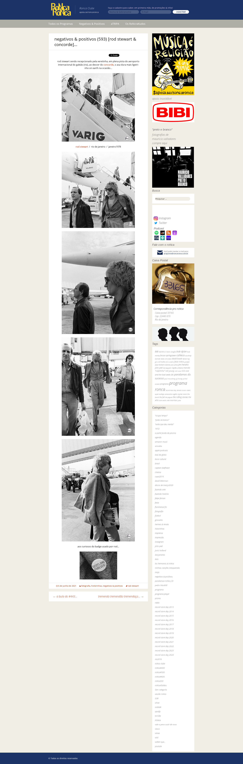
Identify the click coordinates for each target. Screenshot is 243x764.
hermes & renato (162, 524)
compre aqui (159, 143)
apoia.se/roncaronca (89, 12)
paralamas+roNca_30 (164, 581)
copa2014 (159, 476)
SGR (156, 698)
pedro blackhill (161, 585)
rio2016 (158, 659)
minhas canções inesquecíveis (167, 568)
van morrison (172, 400)
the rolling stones (180, 397)
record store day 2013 (164, 607)
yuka (179, 400)
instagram (159, 541)
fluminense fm (161, 507)
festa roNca (179, 361)
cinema (158, 472)
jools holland (160, 550)
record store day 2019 (164, 633)
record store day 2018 (164, 628)
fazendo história (162, 494)
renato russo (181, 390)
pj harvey (179, 379)
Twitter (162, 223)
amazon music (161, 441)
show (157, 702)
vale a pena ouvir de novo (166, 724)
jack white (174, 365)
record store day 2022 (164, 646)
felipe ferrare (160, 498)
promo (158, 598)
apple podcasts (161, 450)
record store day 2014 (164, 611)
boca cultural (160, 459)
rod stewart (82, 146)
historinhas (96, 586)
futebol (158, 515)
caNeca (180, 355)
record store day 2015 (164, 615)
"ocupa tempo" (161, 415)
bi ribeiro (167, 352)
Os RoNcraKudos (135, 23)
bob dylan (181, 351)
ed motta (161, 362)
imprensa (159, 533)
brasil (157, 463)
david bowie (177, 358)
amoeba (158, 446)
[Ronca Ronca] (61, 10)
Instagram (164, 218)
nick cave (178, 371)
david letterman (161, 481)
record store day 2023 (164, 650)
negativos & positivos (113, 586)
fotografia (85, 586)
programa (164, 384)
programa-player (162, 594)
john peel (159, 367)
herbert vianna (164, 365)
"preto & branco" (162, 420)
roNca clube (160, 663)
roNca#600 (160, 676)
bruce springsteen (168, 355)
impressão (159, 537)
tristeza (158, 720)
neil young (169, 371)
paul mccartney (169, 379)
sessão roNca (160, 694)
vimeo (157, 733)
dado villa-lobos (166, 359)
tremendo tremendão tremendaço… (121, 596)
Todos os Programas (60, 23)
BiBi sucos (159, 351)
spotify (157, 711)
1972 (157, 428)
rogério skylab (177, 394)
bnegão (173, 352)
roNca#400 (160, 668)
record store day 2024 (164, 655)
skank (185, 394)
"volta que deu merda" (164, 424)
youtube (158, 746)
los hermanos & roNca (164, 563)
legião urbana (177, 368)
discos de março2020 (164, 485)
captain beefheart (162, 467)
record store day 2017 (164, 624)
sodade (158, 707)
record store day (171, 390)
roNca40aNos (161, 685)
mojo (157, 572)
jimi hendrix (183, 364)
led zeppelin (167, 368)
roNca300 (159, 681)
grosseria (159, 520)
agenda (158, 437)
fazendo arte (160, 489)
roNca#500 (160, 672)
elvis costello (170, 362)
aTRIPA (115, 23)
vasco (157, 729)
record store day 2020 (164, 637)
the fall (162, 397)
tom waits (162, 400)
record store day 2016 (164, 620)
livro (156, 559)
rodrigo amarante (165, 394)
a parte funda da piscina (165, 433)
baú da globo (160, 454)
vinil (156, 737)
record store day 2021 (164, 642)
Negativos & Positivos (92, 23)
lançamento (160, 554)
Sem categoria (161, 689)
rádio (157, 602)
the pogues (168, 397)
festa (157, 502)
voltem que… (160, 742)
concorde (109, 64)
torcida (158, 715)
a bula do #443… (65, 596)
